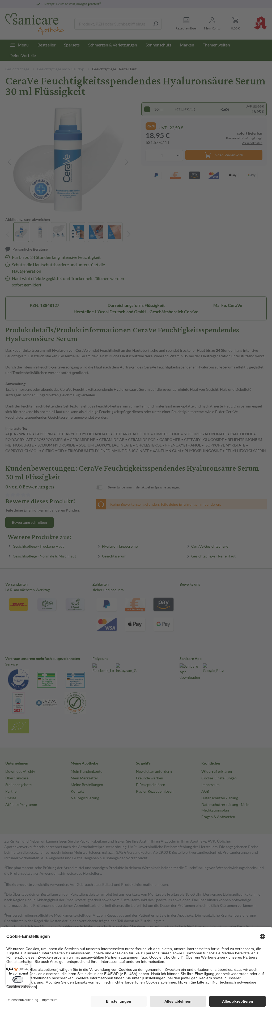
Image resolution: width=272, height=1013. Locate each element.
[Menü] (27, 966)
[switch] (17, 979)
